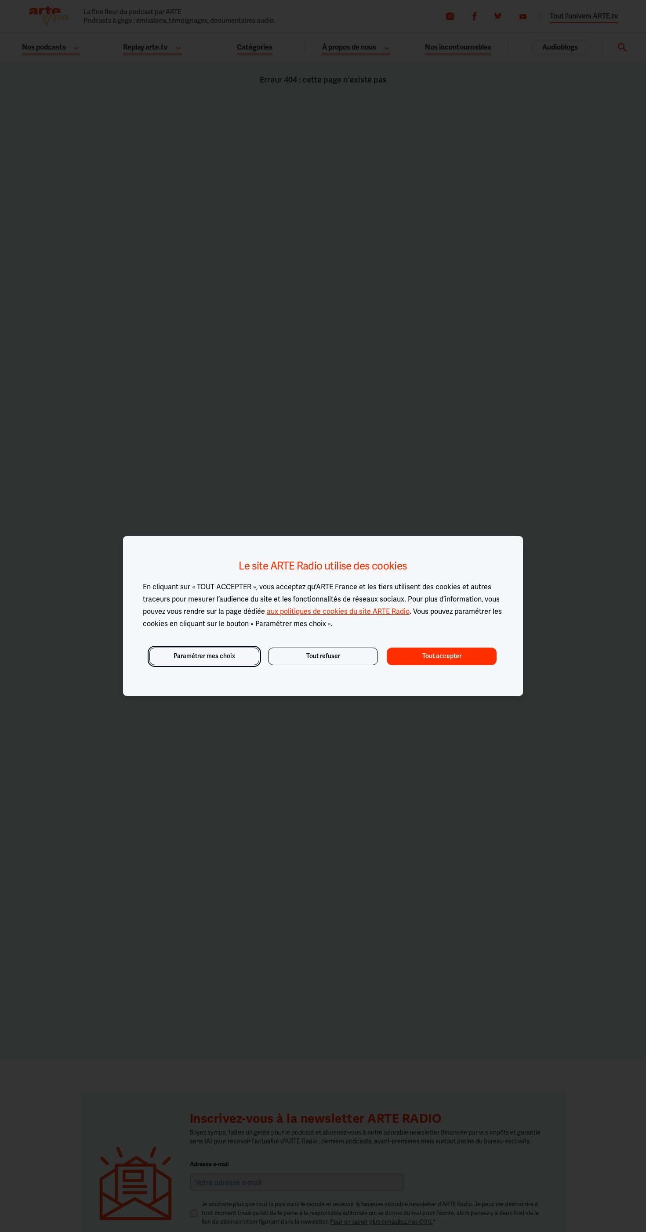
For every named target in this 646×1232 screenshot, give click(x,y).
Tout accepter (441, 656)
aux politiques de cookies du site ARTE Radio (338, 611)
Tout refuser (323, 656)
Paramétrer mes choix (204, 656)
